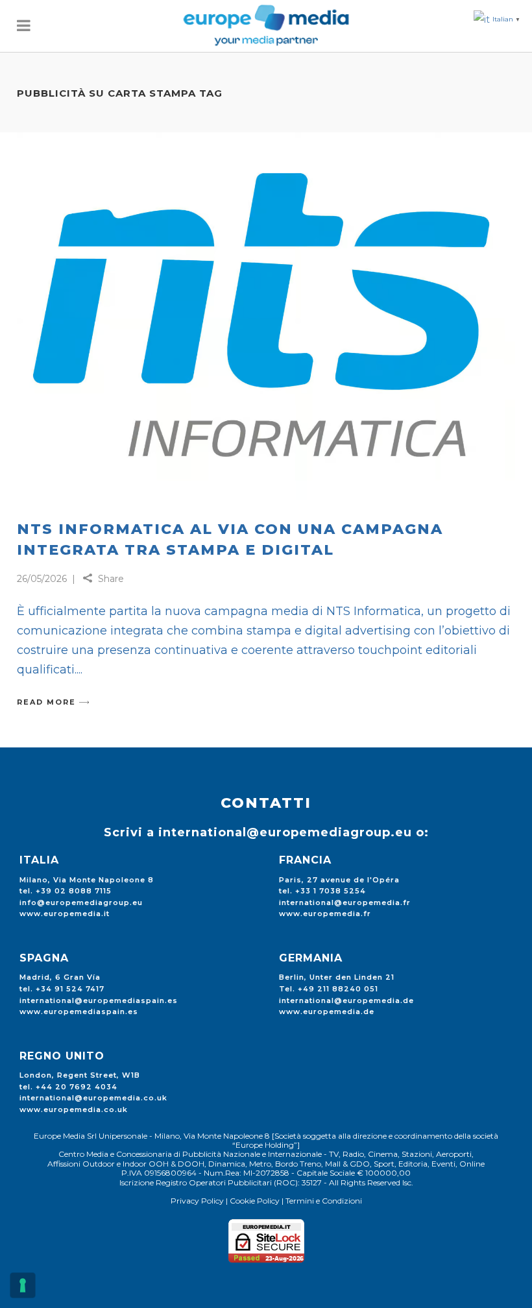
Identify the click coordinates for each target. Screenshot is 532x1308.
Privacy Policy (197, 1200)
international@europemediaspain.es (98, 1000)
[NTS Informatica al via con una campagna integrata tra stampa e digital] (266, 316)
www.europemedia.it (64, 913)
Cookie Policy (255, 1200)
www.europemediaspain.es (78, 1011)
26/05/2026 (42, 579)
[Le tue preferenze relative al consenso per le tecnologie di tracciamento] (22, 1285)
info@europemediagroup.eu (81, 902)
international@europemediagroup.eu (285, 832)
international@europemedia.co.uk (93, 1097)
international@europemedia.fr (345, 902)
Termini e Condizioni (323, 1200)
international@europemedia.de (346, 1000)
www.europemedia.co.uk (73, 1109)
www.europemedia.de (326, 1011)
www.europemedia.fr (325, 913)
